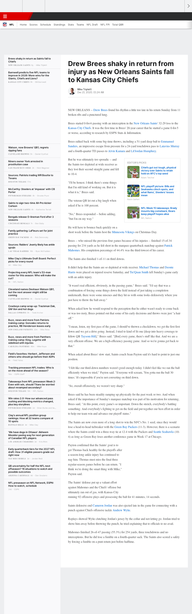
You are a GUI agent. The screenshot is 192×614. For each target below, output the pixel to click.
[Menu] (5, 16)
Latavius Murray (169, 146)
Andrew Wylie (121, 510)
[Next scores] (188, 6)
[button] (180, 16)
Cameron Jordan (102, 505)
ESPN (20, 16)
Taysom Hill (88, 336)
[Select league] (11, 6)
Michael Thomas (149, 267)
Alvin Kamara (116, 151)
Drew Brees (100, 110)
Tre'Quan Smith (139, 272)
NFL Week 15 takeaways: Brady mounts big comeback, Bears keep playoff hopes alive (159, 210)
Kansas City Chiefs (79, 128)
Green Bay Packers (125, 427)
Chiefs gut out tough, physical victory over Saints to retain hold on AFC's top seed (158, 170)
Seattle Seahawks (163, 432)
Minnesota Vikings (123, 232)
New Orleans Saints (145, 123)
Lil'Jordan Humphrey (143, 151)
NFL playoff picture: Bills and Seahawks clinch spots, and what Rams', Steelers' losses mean (157, 191)
